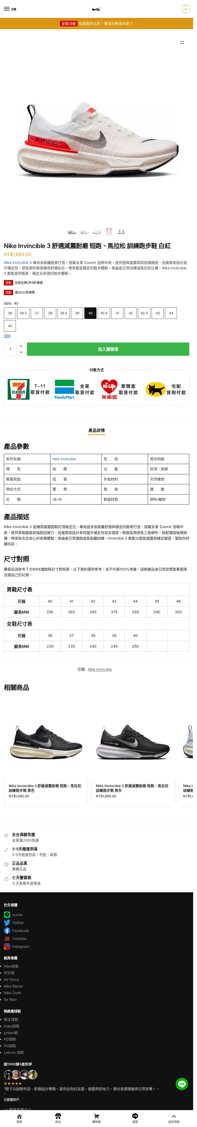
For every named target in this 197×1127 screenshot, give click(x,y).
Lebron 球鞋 (14, 1052)
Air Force (11, 979)
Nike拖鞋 (11, 966)
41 (117, 313)
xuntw (17, 915)
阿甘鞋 (9, 973)
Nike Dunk (12, 993)
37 (37, 313)
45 (10, 326)
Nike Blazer (13, 986)
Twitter (18, 922)
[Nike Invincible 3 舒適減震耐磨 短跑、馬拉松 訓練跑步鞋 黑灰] (133, 738)
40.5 (103, 313)
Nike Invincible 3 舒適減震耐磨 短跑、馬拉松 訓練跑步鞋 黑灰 (132, 788)
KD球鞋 (10, 1039)
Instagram (20, 946)
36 (10, 313)
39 (77, 313)
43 (158, 313)
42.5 (144, 313)
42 (131, 313)
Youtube (19, 938)
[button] (185, 9)
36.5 (23, 313)
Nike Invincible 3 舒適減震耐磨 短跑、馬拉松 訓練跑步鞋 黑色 (45, 788)
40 (90, 313)
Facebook (20, 930)
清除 (7, 336)
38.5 (63, 313)
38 (50, 313)
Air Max (10, 999)
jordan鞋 (11, 1033)
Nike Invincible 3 (18, 262)
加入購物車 (108, 349)
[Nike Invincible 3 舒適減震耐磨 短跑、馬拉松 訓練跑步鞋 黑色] (46, 738)
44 (171, 313)
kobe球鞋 (11, 1026)
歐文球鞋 (11, 1019)
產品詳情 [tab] (96, 430)
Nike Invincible (64, 459)
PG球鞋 (10, 1046)
